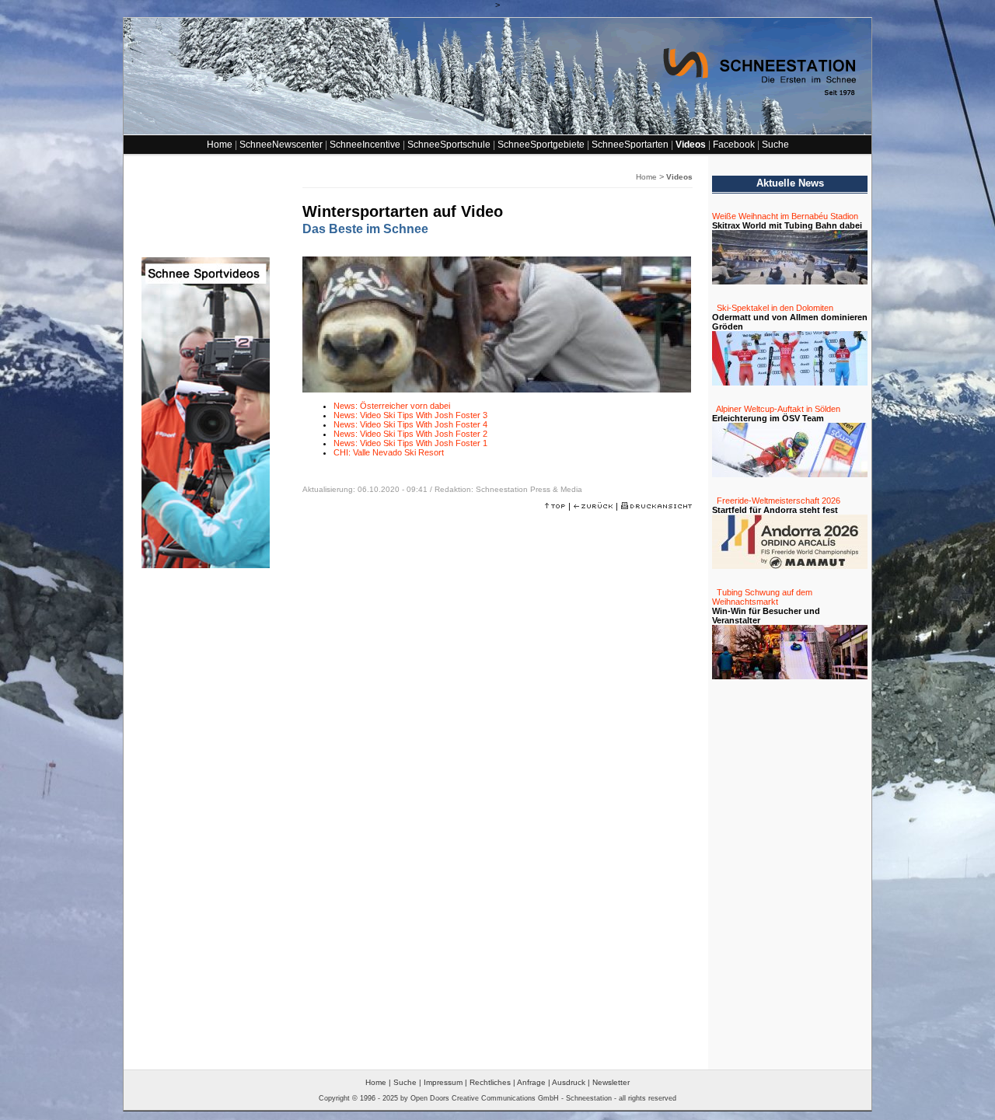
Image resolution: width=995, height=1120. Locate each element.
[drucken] (656, 506)
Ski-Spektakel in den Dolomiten (775, 307)
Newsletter (611, 1082)
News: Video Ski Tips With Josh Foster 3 (410, 415)
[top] (555, 506)
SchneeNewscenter (281, 144)
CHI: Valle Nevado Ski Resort (388, 452)
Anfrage (531, 1082)
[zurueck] (593, 506)
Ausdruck (568, 1082)
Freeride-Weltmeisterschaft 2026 (778, 500)
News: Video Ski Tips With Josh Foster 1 (410, 443)
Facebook (734, 144)
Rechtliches (490, 1082)
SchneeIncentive (365, 144)
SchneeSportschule (449, 144)
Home (219, 144)
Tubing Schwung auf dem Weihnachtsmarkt (762, 597)
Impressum (443, 1082)
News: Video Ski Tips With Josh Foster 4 (410, 424)
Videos (691, 144)
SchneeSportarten (630, 144)
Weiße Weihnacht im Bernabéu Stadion (785, 216)
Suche (775, 144)
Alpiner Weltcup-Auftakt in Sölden (778, 408)
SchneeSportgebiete (541, 144)
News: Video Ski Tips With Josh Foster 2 (410, 433)
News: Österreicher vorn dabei (391, 405)
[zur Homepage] (497, 131)
